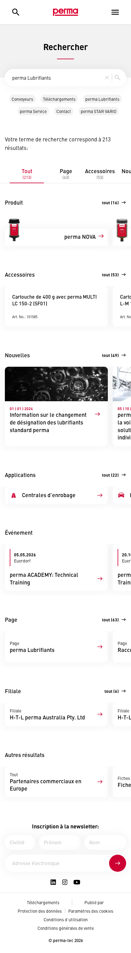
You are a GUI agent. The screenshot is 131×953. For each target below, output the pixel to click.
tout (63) (110, 620)
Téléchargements (59, 99)
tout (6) (111, 691)
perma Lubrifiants (102, 99)
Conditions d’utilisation (66, 919)
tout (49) (110, 355)
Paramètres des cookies (90, 911)
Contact (63, 111)
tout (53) (110, 274)
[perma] (65, 12)
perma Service (33, 111)
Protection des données (40, 911)
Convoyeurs (22, 99)
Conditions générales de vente (65, 928)
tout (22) (110, 475)
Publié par (94, 902)
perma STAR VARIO (98, 111)
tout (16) (110, 202)
